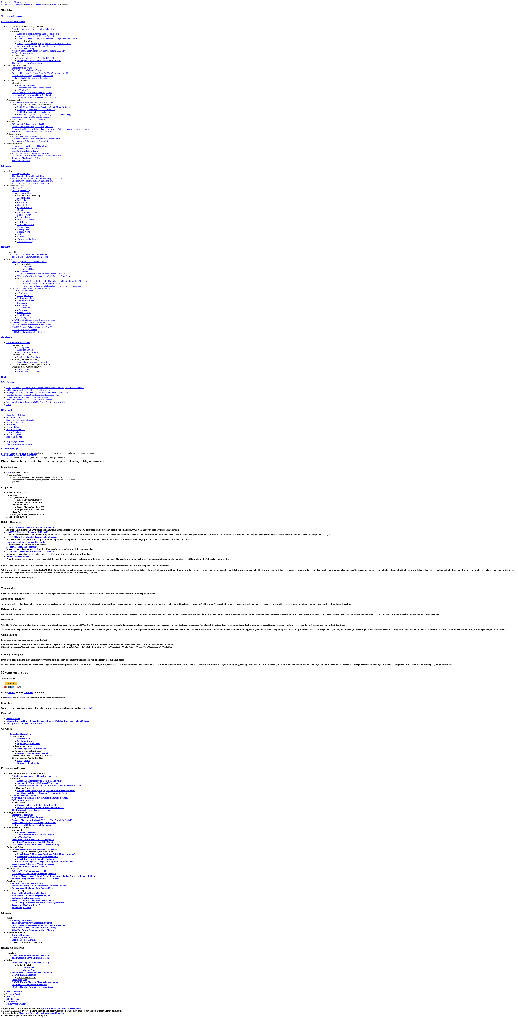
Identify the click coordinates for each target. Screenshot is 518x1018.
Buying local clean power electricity (32, 362)
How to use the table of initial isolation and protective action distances (52, 286)
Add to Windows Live (15, 429)
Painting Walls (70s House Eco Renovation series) (27, 397)
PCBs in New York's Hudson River (27, 136)
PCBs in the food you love (23, 53)
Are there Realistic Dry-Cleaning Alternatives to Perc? (40, 46)
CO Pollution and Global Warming (27, 70)
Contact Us (11, 1001)
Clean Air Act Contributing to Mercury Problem (32, 126)
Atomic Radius (23, 198)
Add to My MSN (13, 427)
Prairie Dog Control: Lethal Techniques (34, 112)
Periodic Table (13, 718)
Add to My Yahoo (14, 417)
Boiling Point (23, 200)
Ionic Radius (22, 222)
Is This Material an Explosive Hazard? (28, 332)
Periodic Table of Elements (23, 193)
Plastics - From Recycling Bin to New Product (31, 153)
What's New (7, 382)
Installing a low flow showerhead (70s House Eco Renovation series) (35, 402)
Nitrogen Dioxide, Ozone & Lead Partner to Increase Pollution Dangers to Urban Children (50, 129)
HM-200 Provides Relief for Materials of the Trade (33, 327)
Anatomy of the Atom (21, 173)
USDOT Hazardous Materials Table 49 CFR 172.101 (30, 527)
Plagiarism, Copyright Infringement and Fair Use (41, 1013)
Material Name (29, 269)
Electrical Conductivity (27, 212)
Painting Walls (23, 347)
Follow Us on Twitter (16, 1004)
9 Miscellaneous (24, 312)
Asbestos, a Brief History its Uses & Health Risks (38, 34)
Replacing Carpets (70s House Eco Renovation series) (29, 400)
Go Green (6, 337)
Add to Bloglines (13, 434)
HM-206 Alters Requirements (24, 329)
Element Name (23, 232)
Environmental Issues (13, 21)
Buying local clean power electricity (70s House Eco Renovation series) (37, 392)
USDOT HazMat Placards (23, 291)
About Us (10, 996)
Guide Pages (22, 271)
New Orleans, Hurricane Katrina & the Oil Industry (34, 97)
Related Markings (24, 315)
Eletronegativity (24, 215)
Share (11, 692)
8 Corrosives (22, 310)
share (9, 698)
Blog (3, 376)
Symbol (20, 237)
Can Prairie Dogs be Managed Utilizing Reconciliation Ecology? (44, 114)
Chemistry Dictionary (21, 190)
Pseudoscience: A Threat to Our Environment (31, 117)
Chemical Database (20, 188)
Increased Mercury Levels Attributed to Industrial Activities (37, 139)
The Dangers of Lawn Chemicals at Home (30, 63)
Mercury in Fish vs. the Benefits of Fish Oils (36, 58)
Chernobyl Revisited (26, 85)
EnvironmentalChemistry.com (13, 2)
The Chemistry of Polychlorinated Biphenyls (31, 176)
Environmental (7, 5)
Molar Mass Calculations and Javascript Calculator (30, 551)
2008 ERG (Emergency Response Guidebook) (27, 532)
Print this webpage (9, 448)
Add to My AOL (13, 425)
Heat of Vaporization (26, 220)
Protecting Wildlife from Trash (25, 151)
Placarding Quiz (24, 317)
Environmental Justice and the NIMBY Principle (32, 102)
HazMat (5, 246)
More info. (88, 708)
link (21, 698)
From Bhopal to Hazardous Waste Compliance (32, 92)
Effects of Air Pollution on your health (28, 124)
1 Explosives (22, 293)
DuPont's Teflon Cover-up (23, 48)
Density (20, 210)
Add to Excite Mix (14, 437)
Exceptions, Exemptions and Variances (28, 322)
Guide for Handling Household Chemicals (25, 542)
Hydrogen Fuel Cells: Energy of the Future (30, 78)
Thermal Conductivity (26, 239)
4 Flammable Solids (25, 300)
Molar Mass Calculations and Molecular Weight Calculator (37, 178)
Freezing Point (23, 217)
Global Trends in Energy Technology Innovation (32, 75)
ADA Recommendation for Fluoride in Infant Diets (33, 29)
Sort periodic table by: (22, 942)
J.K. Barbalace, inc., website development (62, 1008)
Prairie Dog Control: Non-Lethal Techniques (36, 109)
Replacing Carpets (25, 350)
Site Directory (12, 999)
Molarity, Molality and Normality (21, 547)
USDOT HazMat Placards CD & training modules (33, 320)
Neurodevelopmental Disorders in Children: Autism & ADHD (38, 51)
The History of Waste (21, 160)
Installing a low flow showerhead (31, 357)
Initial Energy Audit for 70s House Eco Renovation (28, 390)
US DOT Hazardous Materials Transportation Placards (31, 537)
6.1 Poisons (22, 305)
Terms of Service (14, 994)
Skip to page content (15, 441)
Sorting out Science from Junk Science (28, 119)
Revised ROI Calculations (28, 372)
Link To (28, 692)
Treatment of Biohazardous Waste (26, 158)
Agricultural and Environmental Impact (34, 88)
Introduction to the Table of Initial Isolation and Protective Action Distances (55, 281)
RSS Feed (6, 409)
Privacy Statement (14, 991)
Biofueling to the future (22, 68)
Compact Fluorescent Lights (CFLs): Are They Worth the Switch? (40, 73)
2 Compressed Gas (25, 295)
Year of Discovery (25, 241)
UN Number (28, 266)
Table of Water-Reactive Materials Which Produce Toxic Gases (44, 276)
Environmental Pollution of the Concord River (31, 141)
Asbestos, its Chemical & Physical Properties (36, 36)
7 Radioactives (23, 308)
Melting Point (23, 229)
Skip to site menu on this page (19, 444)
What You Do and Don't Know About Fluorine (32, 183)
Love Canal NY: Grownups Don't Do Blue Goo (32, 95)
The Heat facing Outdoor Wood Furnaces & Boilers (34, 131)
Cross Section (23, 205)
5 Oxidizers (22, 303)
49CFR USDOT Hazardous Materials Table (31, 288)
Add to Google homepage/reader (20, 420)
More (8, 404)
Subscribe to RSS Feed (16, 415)
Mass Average (23, 227)
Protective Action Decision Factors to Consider (43, 283)
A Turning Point (24, 90)
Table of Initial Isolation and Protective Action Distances (41, 274)
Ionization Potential (25, 224)
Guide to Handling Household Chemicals (29, 146)
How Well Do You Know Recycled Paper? (30, 148)
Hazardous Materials (35, 5)
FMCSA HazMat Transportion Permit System (31, 325)
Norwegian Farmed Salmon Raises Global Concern (39, 60)
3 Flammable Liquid (26, 298)
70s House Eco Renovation (18, 342)
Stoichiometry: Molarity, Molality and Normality (32, 181)
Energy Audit (23, 369)
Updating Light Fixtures (27, 352)
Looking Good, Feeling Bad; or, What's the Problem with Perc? (44, 43)
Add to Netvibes (13, 432)
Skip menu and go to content (13, 16)
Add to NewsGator (14, 422)
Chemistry (19, 5)
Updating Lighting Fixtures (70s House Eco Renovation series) (33, 395)
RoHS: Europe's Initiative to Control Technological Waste (36, 156)
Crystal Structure (24, 207)
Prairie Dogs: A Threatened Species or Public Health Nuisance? (44, 107)
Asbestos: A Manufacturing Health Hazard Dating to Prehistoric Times (47, 38)
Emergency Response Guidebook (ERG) (29, 261)
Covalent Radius (24, 203)
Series (19, 234)
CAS (8, 472)
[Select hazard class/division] (26, 977)
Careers (53, 5)
